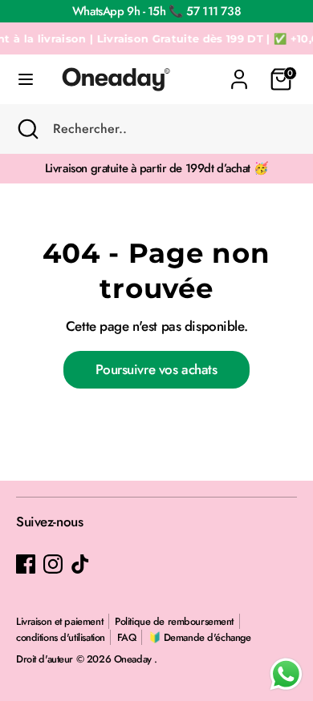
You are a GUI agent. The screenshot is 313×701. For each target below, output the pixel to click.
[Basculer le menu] (26, 79)
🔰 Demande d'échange (199, 637)
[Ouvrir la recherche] (26, 129)
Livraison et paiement (59, 621)
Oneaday (134, 659)
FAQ (126, 637)
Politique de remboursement (174, 621)
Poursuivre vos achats (156, 369)
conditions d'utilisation (60, 637)
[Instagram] (53, 564)
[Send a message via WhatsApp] (286, 674)
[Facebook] (25, 564)
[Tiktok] (80, 564)
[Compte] (239, 71)
